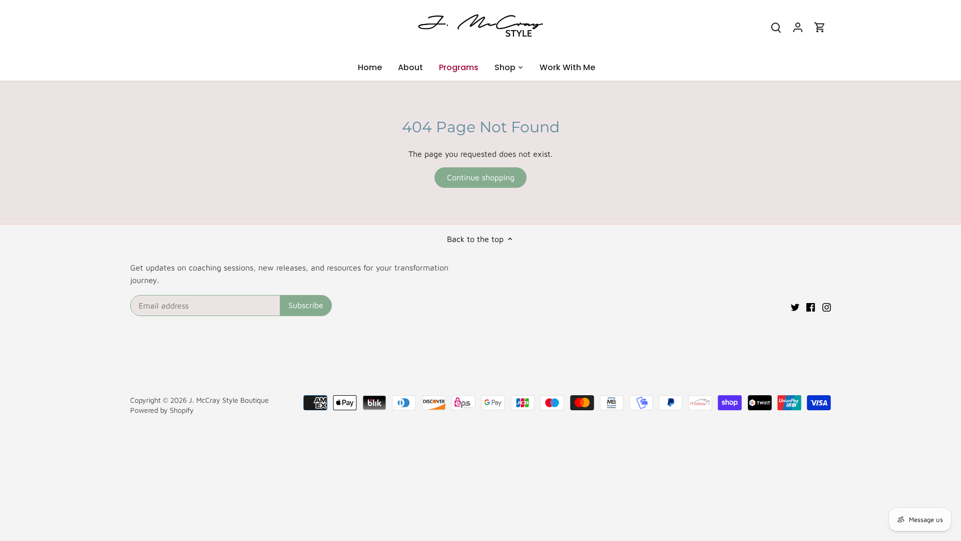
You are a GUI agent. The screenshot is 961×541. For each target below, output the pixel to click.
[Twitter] (795, 306)
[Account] (798, 27)
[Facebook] (810, 306)
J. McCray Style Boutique (229, 400)
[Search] (776, 27)
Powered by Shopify (162, 410)
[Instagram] (826, 306)
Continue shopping (481, 177)
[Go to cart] (820, 27)
